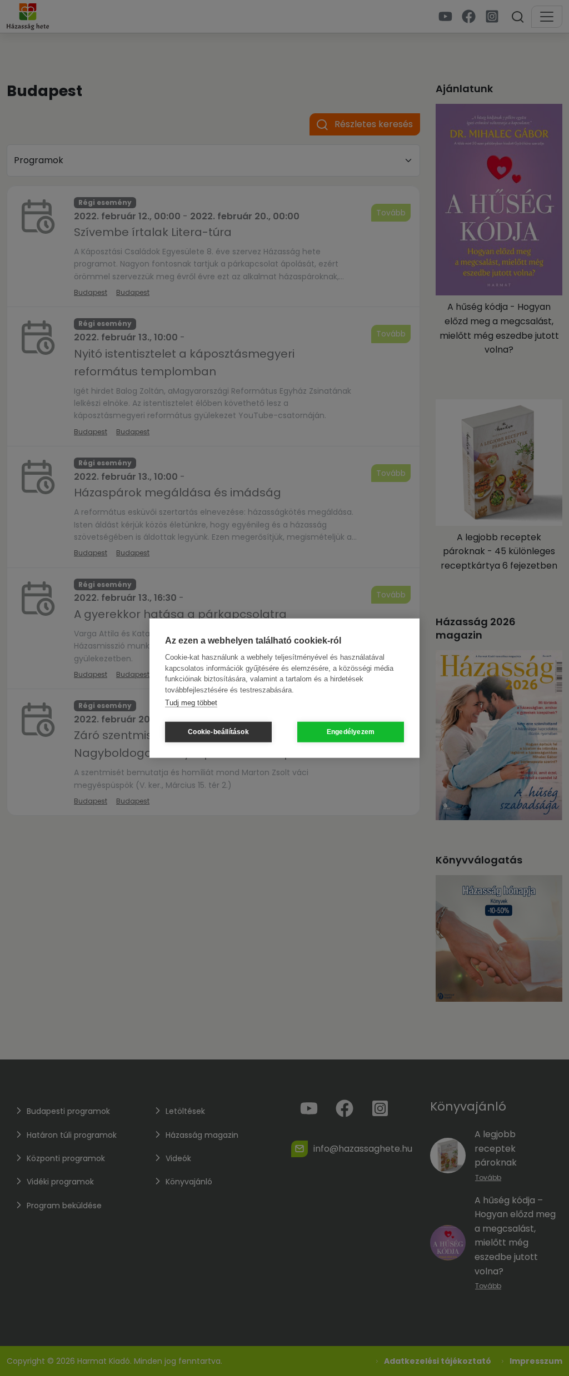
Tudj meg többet (191, 703)
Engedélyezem (351, 732)
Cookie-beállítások (218, 732)
